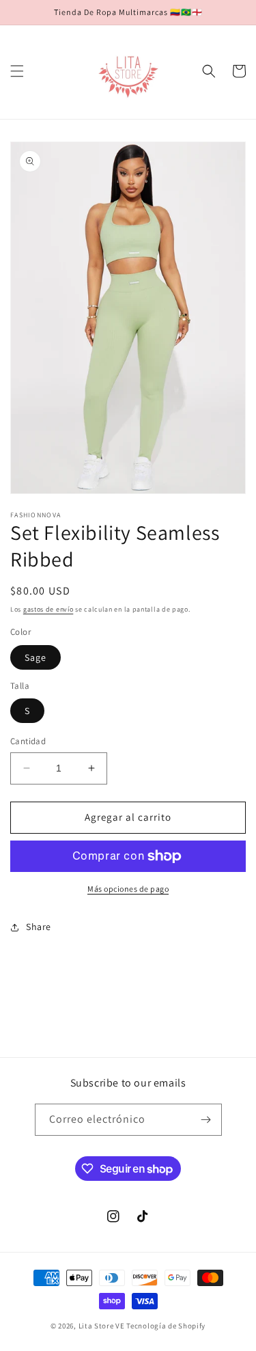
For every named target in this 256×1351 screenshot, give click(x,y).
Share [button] (38, 926)
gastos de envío (48, 609)
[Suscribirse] (206, 1120)
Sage (35, 657)
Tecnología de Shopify (165, 1325)
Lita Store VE (102, 1325)
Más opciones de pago (128, 889)
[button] (17, 71)
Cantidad (28, 741)
